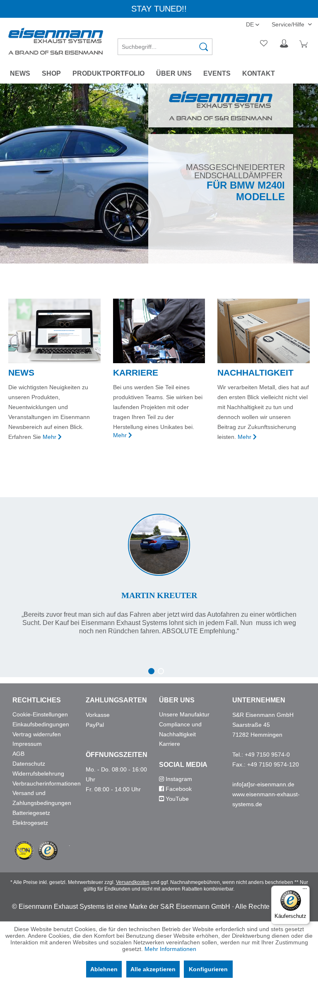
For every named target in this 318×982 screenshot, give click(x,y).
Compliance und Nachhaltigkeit (180, 729)
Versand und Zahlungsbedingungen (41, 798)
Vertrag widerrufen (36, 734)
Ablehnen (104, 969)
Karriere (169, 743)
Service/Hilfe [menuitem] (289, 24)
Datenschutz (28, 763)
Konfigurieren (208, 969)
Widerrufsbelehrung (38, 773)
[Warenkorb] (304, 44)
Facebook (178, 789)
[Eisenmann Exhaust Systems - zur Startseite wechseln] (55, 41)
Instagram (178, 779)
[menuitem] (165, 44)
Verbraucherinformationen (46, 783)
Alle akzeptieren (153, 969)
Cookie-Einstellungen (40, 714)
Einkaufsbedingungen (40, 724)
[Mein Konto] (284, 44)
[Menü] (305, 891)
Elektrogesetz (30, 822)
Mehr (49, 437)
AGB (18, 753)
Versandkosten (132, 882)
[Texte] (159, 566)
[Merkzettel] (264, 44)
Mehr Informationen (170, 949)
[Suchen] (203, 46)
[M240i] (159, 173)
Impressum (27, 743)
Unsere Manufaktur (184, 714)
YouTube (176, 798)
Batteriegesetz (31, 813)
